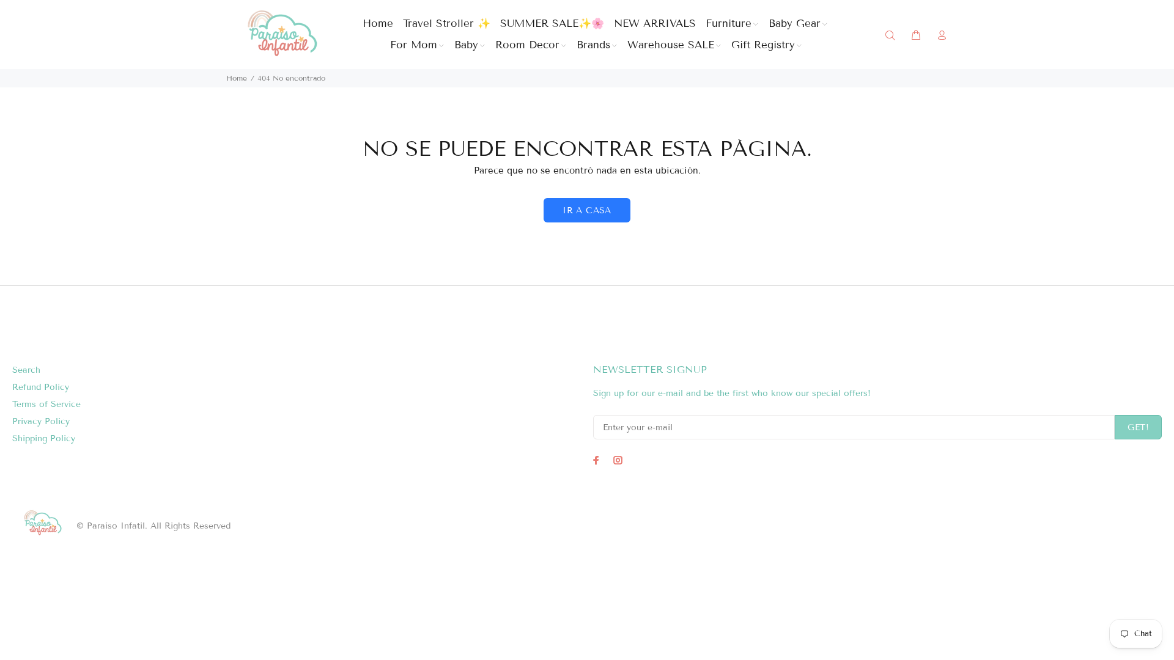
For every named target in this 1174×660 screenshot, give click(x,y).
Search (26, 370)
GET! (1138, 427)
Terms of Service (46, 404)
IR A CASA (587, 210)
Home (236, 77)
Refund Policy (40, 387)
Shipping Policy (43, 438)
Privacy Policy (41, 421)
